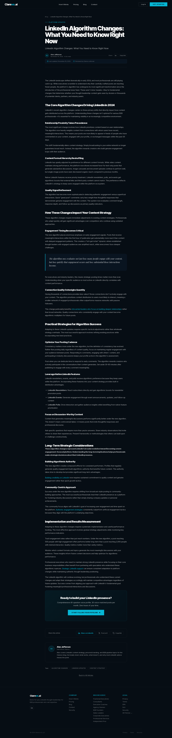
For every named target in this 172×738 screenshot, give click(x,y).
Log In (143, 4)
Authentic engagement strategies (69, 510)
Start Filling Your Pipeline (85, 612)
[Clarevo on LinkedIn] (32, 708)
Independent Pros (99, 721)
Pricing (76, 4)
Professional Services (101, 718)
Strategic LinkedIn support (72, 568)
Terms (125, 702)
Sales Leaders (98, 713)
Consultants (97, 702)
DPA (124, 704)
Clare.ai (11, 4)
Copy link (123, 55)
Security (72, 710)
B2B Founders (98, 710)
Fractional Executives (101, 699)
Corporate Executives (101, 716)
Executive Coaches (100, 704)
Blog (84, 4)
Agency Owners (99, 707)
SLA (124, 707)
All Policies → (127, 713)
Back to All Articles (86, 675)
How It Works (64, 4)
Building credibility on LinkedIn (57, 477)
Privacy (125, 699)
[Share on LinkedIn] (115, 55)
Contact (94, 4)
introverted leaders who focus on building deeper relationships (97, 309)
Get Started (158, 4)
